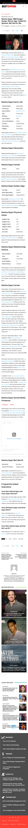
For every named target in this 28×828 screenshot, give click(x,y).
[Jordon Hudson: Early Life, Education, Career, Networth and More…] (23, 698)
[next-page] (5, 675)
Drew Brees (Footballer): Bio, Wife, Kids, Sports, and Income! (14, 614)
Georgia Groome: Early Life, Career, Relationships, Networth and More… (10, 689)
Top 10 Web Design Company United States (14, 762)
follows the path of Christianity (10, 141)
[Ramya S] (2, 26)
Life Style (10, 16)
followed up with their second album (11, 346)
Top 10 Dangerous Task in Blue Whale (14, 810)
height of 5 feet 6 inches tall (9, 237)
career (10, 538)
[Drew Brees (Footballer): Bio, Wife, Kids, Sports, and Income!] (14, 603)
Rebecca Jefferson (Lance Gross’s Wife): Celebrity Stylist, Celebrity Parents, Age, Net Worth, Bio (7, 557)
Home (2, 14)
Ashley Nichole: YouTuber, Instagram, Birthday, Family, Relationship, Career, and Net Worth (14, 790)
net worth (15, 538)
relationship (20, 538)
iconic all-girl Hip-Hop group (12, 57)
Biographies (7, 14)
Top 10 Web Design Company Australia (14, 749)
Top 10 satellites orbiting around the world (14, 806)
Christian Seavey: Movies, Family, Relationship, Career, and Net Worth (14, 784)
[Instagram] (12, 817)
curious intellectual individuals (10, 205)
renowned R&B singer (7, 55)
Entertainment (14, 665)
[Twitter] (18, 817)
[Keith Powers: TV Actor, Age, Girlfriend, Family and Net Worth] (14, 631)
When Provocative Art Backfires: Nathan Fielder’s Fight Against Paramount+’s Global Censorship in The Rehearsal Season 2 (10, 708)
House (22, 272)
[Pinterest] (15, 817)
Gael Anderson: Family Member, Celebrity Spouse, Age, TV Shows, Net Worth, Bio (21, 556)
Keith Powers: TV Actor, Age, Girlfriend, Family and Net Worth (14, 642)
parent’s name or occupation (9, 179)
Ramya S (14, 573)
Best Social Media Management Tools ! (14, 801)
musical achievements (17, 376)
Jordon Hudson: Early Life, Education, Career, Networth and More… (10, 699)
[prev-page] (2, 675)
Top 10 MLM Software (9, 741)
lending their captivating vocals (10, 325)
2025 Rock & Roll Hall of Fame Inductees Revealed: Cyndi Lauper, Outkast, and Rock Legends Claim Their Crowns (11, 717)
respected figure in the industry (10, 86)
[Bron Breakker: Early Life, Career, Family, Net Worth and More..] (23, 726)
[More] (21, 30)
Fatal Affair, (4, 274)
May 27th (19, 116)
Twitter (12, 404)
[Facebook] (10, 817)
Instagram (5, 404)
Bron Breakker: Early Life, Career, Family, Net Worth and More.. (11, 727)
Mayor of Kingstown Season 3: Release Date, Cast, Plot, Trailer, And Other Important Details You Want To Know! (14, 669)
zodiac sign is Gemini (14, 199)
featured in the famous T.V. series (11, 272)
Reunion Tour (21, 367)
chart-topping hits (6, 316)
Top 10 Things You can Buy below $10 (14, 758)
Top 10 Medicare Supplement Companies (11, 768)
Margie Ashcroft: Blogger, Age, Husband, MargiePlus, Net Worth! (13, 779)
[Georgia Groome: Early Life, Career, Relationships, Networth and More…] (23, 689)
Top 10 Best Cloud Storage (11, 745)
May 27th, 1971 (20, 111)
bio (6, 538)
